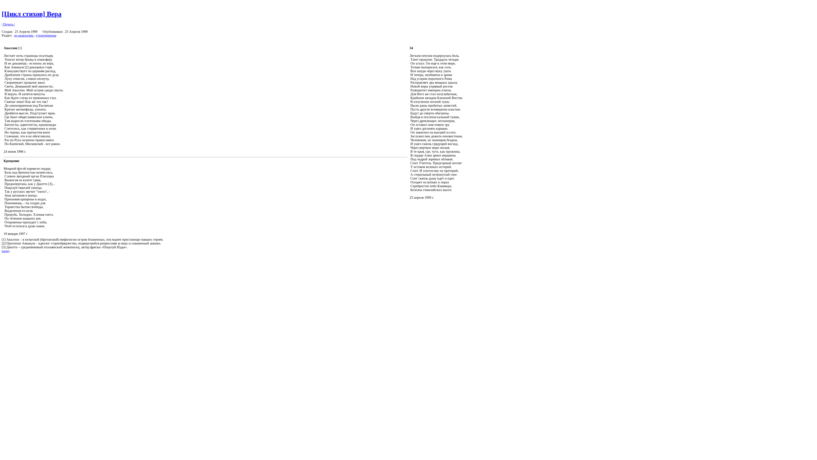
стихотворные (46, 35)
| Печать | (8, 24)
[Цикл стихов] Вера (31, 14)
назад (6, 251)
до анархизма (24, 35)
